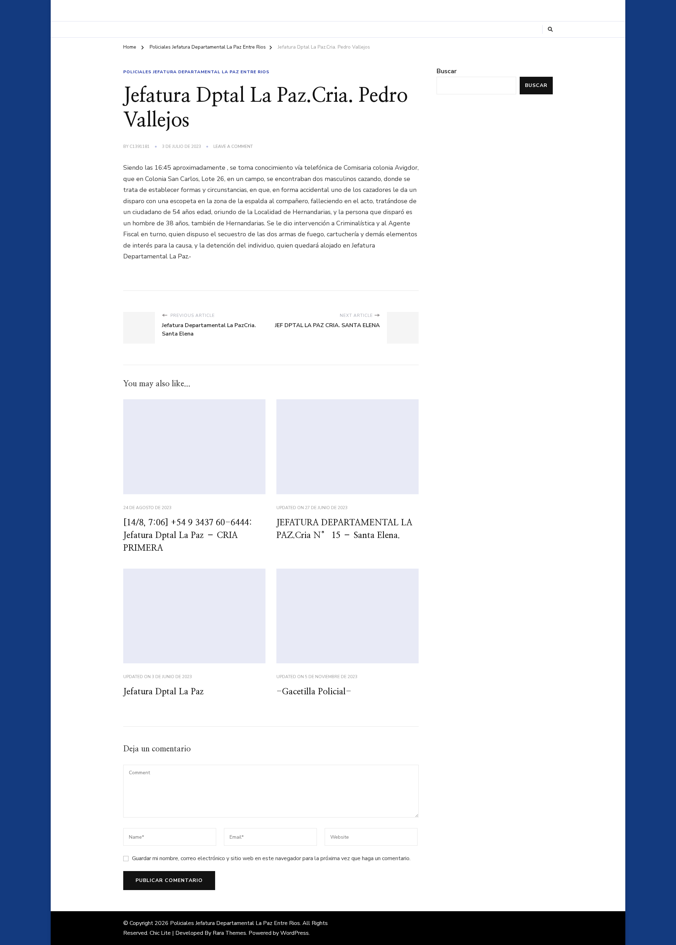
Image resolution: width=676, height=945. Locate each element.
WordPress (294, 933)
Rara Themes (229, 933)
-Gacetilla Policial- (313, 692)
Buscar (447, 71)
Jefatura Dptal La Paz (163, 692)
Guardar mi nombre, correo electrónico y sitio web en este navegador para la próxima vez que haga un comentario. (271, 858)
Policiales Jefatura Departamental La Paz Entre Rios (196, 72)
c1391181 (140, 146)
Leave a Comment (233, 147)
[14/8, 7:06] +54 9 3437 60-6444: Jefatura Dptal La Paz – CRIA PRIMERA (187, 535)
